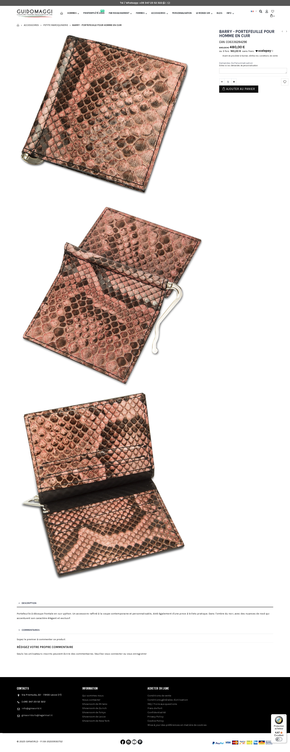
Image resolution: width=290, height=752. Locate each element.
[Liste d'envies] (272, 11)
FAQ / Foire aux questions (162, 703)
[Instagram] (128, 742)
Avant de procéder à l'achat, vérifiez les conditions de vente (250, 56)
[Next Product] (286, 31)
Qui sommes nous (93, 695)
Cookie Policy (156, 720)
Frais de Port (155, 708)
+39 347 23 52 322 (151, 2)
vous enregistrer (137, 653)
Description (29, 603)
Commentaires (31, 630)
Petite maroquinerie (55, 25)
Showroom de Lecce (94, 716)
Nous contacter (91, 699)
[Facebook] (122, 742)
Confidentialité (157, 712)
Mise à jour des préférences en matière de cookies (177, 724)
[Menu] (285, 716)
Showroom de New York (96, 720)
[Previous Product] (282, 31)
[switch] (279, 739)
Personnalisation (182, 13)
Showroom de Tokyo (94, 712)
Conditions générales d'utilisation (168, 699)
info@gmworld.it (31, 708)
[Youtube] (134, 742)
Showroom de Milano (94, 703)
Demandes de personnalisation (236, 63)
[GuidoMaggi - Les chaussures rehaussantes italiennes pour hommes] (33, 14)
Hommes (71, 13)
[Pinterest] (139, 742)
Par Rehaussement (119, 13)
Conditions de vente (159, 695)
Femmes (140, 13)
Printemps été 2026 (93, 13)
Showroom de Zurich (94, 708)
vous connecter (114, 653)
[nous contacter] (168, 2)
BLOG (219, 13)
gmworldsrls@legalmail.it (37, 715)
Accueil (18, 25)
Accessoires (158, 13)
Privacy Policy (155, 716)
